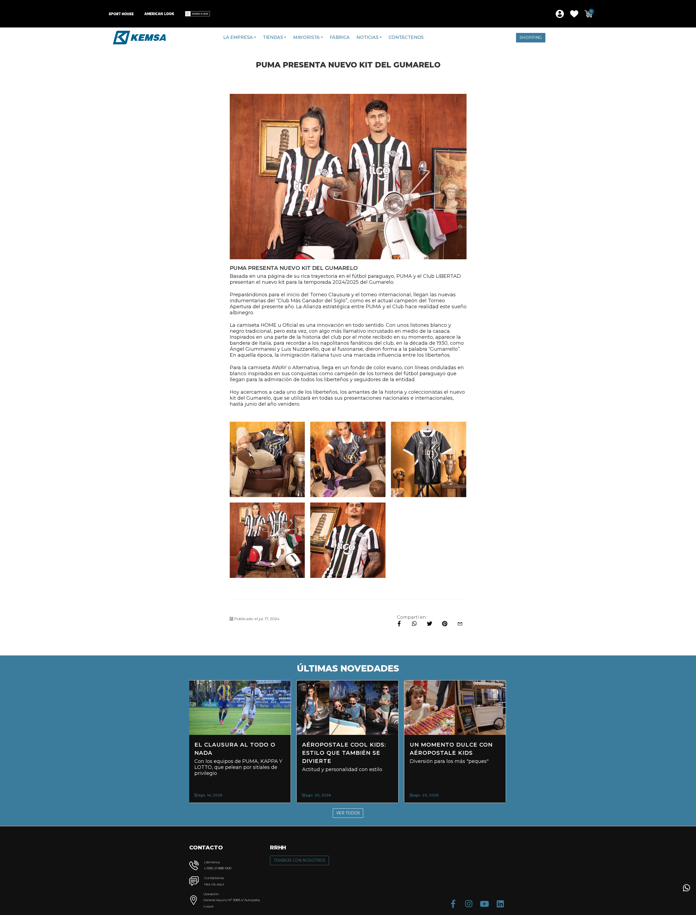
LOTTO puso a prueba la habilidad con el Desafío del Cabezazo (346, 752)
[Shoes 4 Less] (197, 13)
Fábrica (340, 37)
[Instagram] (468, 903)
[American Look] (159, 13)
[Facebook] (452, 903)
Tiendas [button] (273, 37)
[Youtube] (484, 903)
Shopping (531, 37)
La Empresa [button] (238, 37)
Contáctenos (406, 37)
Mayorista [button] (306, 37)
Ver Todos (348, 813)
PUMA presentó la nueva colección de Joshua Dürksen (239, 752)
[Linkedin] (500, 903)
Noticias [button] (367, 37)
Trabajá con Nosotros (299, 860)
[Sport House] (121, 13)
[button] (574, 14)
